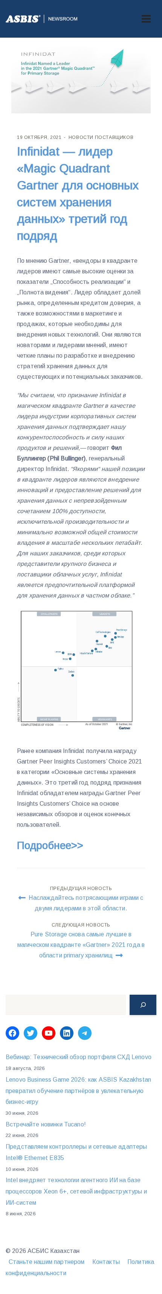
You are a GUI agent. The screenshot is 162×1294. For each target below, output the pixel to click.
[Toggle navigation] (146, 19)
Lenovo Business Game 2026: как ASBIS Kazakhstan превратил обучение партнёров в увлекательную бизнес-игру (78, 1090)
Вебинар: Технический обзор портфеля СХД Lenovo (78, 1057)
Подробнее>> (50, 845)
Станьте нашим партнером (46, 1262)
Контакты (106, 1262)
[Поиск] (143, 1005)
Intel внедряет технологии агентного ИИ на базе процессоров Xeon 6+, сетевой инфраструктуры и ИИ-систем (76, 1191)
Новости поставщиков (101, 137)
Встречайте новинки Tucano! (46, 1124)
